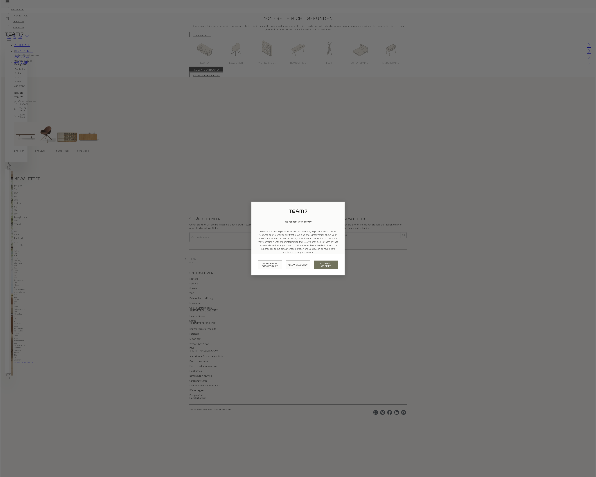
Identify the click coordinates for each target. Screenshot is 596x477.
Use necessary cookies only (270, 264)
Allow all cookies (326, 264)
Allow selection (298, 265)
